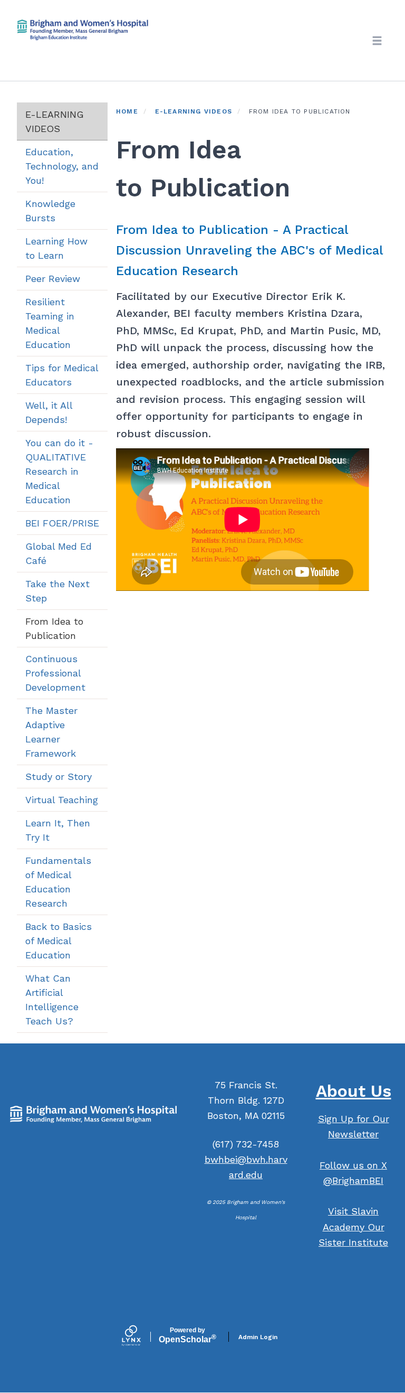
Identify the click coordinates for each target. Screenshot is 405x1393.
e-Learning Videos (54, 121)
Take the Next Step (57, 591)
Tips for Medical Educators (62, 375)
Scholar (187, 1335)
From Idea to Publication (54, 628)
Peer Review (52, 278)
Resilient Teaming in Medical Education (49, 323)
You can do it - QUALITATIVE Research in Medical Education (59, 471)
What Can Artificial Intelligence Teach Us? (52, 1000)
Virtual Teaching (61, 799)
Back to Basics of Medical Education (58, 941)
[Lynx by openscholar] (140, 1336)
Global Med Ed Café (58, 553)
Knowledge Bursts (50, 210)
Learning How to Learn (56, 248)
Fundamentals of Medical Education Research (58, 882)
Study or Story (58, 776)
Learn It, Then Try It (57, 830)
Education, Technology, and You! (62, 166)
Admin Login (257, 1337)
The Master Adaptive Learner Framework (51, 732)
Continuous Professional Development (55, 673)
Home (127, 111)
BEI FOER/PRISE (62, 523)
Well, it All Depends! (49, 412)
